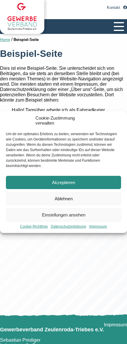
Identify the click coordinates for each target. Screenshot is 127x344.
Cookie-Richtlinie (34, 226)
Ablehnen (64, 198)
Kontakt (113, 7)
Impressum (98, 226)
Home (5, 39)
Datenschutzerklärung (68, 226)
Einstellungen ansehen (63, 214)
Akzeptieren (63, 182)
